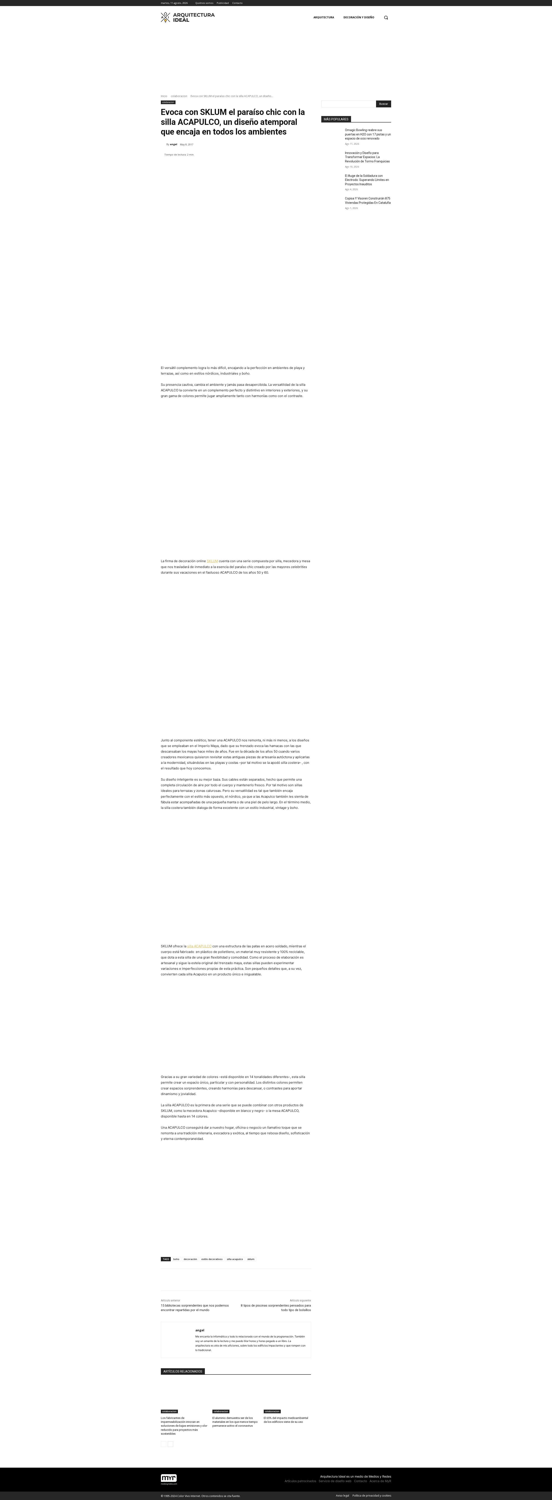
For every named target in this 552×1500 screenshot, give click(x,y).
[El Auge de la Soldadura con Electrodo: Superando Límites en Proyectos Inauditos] (331, 181)
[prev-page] (163, 1444)
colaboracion (179, 96)
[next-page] (170, 1444)
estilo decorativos (212, 1259)
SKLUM (212, 561)
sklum (250, 1259)
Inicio (164, 96)
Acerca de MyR (380, 1481)
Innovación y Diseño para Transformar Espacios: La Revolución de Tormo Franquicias (367, 157)
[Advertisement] (276, 57)
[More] (290, 165)
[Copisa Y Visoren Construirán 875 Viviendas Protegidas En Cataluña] (331, 203)
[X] (388, 3)
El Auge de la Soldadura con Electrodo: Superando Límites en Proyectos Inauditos (367, 180)
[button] (386, 17)
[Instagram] (382, 3)
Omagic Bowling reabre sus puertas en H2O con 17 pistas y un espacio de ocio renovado (368, 134)
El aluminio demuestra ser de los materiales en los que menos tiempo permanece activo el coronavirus (235, 1421)
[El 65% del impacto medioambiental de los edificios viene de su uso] (287, 1396)
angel (173, 144)
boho (176, 1259)
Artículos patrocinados (300, 1481)
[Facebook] (376, 3)
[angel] (163, 144)
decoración (190, 1259)
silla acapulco (235, 1259)
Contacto (360, 1481)
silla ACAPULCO (199, 946)
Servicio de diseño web (335, 1481)
